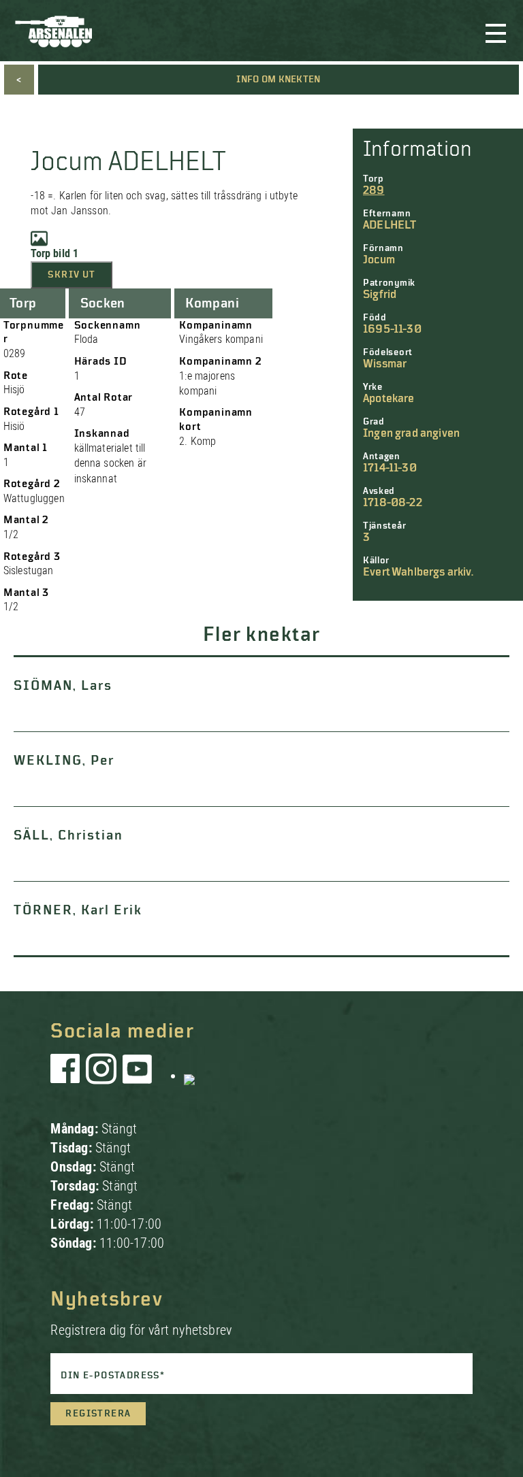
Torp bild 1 (54, 253)
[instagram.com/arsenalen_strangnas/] (101, 1075)
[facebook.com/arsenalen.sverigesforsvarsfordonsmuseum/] (67, 1075)
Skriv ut (71, 274)
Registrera (98, 1413)
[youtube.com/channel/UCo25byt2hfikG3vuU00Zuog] (137, 1075)
